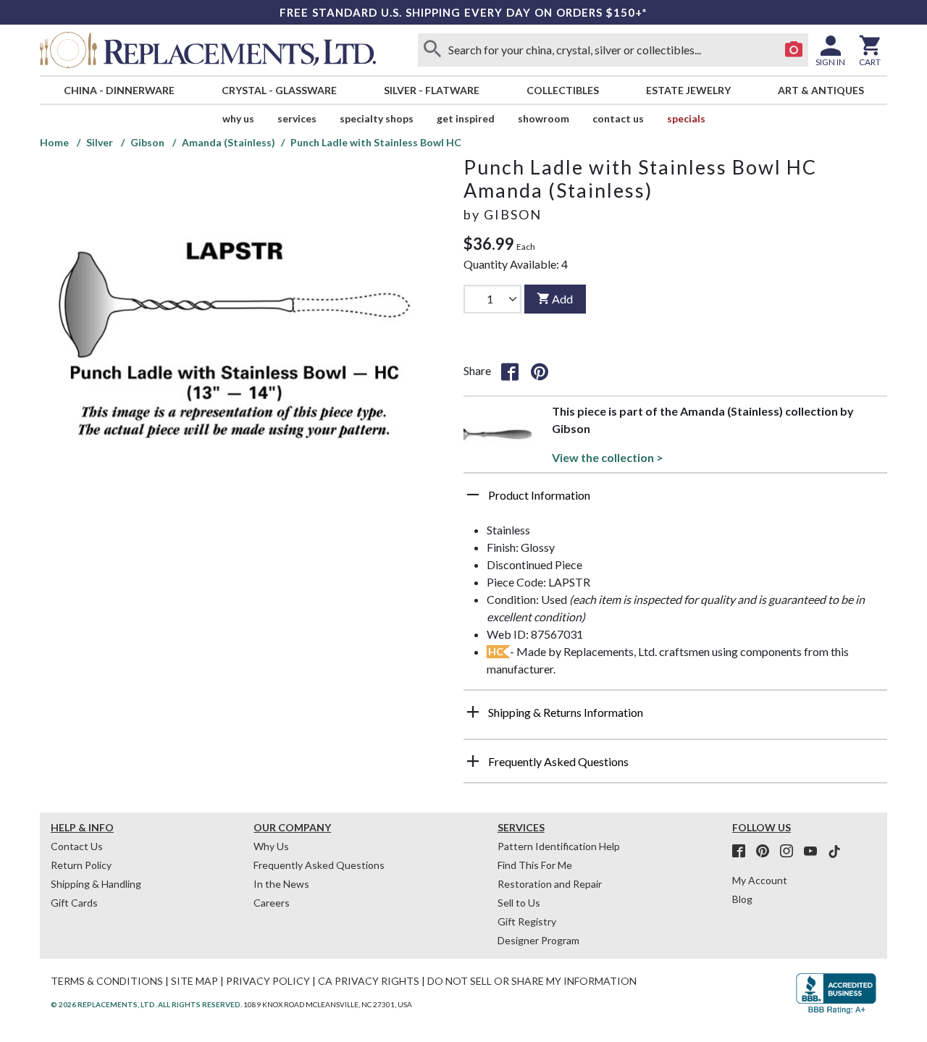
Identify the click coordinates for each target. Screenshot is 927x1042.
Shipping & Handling (96, 884)
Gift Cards (74, 902)
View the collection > (607, 457)
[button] (675, 500)
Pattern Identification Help (559, 846)
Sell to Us (519, 902)
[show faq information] (473, 761)
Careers (271, 902)
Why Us (271, 846)
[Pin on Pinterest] (540, 371)
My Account (759, 880)
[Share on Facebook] (510, 371)
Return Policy (81, 865)
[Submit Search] (432, 50)
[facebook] (743, 852)
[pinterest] (767, 852)
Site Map (194, 981)
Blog (742, 899)
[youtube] (815, 852)
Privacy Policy (268, 981)
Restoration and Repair (550, 884)
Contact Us (618, 118)
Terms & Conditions (107, 981)
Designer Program (538, 940)
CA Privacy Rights (368, 981)
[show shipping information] (473, 711)
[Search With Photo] (793, 50)
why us (238, 118)
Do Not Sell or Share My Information (532, 981)
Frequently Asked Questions (319, 865)
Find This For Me (535, 865)
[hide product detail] (473, 494)
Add (562, 299)
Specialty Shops (377, 118)
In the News (281, 884)
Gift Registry (527, 921)
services (296, 118)
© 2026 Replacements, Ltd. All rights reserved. (146, 1004)
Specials (686, 118)
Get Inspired (466, 118)
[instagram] (791, 852)
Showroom (543, 118)
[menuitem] (119, 90)
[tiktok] (834, 852)
